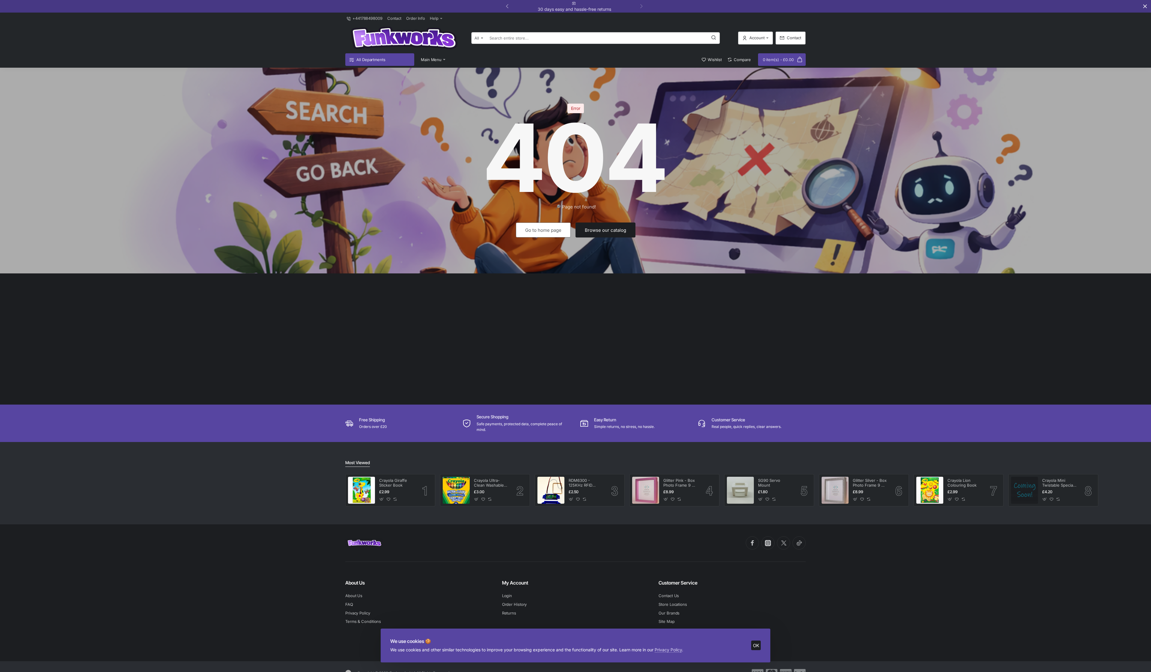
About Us (355, 583)
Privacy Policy (668, 649)
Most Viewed (357, 462)
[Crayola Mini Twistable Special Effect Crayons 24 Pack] (1024, 490)
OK (756, 645)
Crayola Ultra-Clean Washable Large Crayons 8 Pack (489, 483)
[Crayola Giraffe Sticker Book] (361, 490)
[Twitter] (783, 543)
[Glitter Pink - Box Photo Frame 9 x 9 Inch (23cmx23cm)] (645, 490)
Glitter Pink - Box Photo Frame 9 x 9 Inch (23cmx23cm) (679, 483)
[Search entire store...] (714, 38)
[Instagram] (768, 543)
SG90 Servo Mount (769, 483)
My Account (515, 583)
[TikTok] (799, 543)
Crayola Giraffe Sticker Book (393, 483)
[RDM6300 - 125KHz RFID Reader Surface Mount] (550, 490)
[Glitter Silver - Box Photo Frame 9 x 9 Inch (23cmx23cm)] (835, 490)
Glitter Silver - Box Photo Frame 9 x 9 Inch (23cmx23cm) (870, 483)
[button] (641, 6)
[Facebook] (752, 543)
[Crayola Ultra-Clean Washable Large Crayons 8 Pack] (456, 490)
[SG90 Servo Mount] (740, 490)
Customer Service (678, 583)
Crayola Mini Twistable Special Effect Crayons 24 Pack (1059, 483)
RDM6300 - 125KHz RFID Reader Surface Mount (583, 483)
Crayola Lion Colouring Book (962, 483)
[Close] (1145, 6)
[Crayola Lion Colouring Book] (929, 490)
